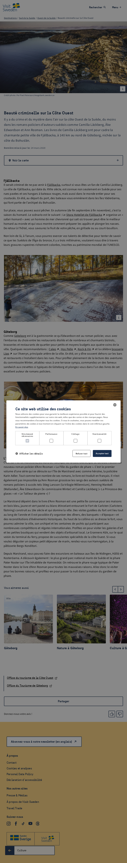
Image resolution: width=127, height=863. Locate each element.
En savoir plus (21, 427)
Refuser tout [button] (81, 453)
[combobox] (115, 404)
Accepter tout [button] (102, 453)
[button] (29, 453)
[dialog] (63, 431)
